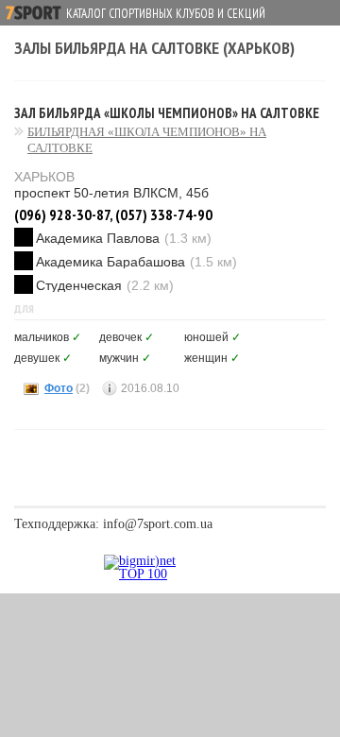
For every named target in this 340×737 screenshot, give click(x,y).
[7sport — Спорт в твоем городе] (33, 13)
